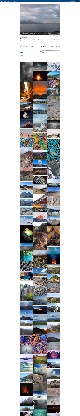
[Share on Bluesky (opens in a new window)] (43, 52)
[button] (78, 1)
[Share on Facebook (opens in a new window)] (41, 52)
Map (12, 1)
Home (20, 3)
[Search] (1, 1)
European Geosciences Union (72, 1)
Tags (14, 1)
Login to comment (58, 58)
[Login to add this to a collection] (59, 36)
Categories (9, 1)
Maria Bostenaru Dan (25, 3)
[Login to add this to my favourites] (58, 36)
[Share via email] (45, 52)
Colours (16, 1)
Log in (77, 1)
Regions (11, 1)
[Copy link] (46, 52)
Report (59, 41)
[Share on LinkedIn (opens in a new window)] (42, 52)
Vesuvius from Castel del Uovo (32, 3)
